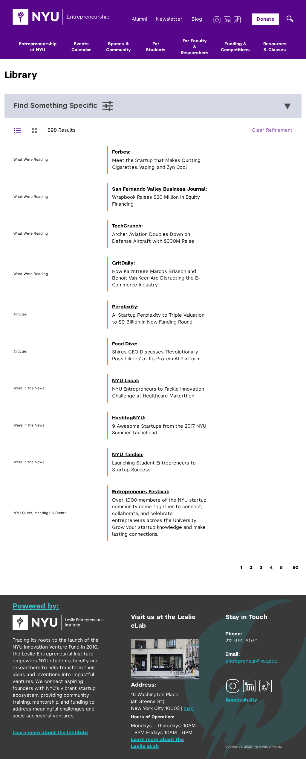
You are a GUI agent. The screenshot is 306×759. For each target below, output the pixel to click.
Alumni (139, 19)
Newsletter (169, 19)
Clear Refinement (272, 130)
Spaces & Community (118, 47)
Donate (265, 19)
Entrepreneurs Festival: (140, 491)
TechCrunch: (127, 226)
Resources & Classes (275, 47)
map (189, 708)
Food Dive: (124, 343)
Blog (197, 19)
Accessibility (241, 699)
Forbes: (121, 152)
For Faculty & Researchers (195, 47)
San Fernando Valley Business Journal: (159, 189)
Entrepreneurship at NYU (37, 47)
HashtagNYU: (128, 417)
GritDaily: (123, 263)
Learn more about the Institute (50, 732)
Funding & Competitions (235, 47)
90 (296, 568)
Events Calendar (81, 47)
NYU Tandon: (127, 454)
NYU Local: (125, 380)
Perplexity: (125, 306)
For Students (156, 47)
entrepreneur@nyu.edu (251, 661)
